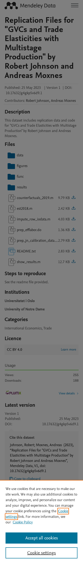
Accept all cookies (41, 538)
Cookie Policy (23, 522)
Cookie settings (41, 553)
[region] (41, 522)
